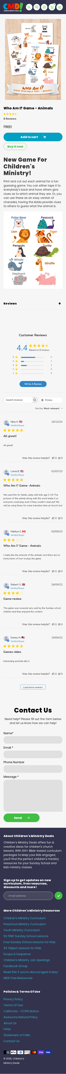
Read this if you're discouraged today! (31, 972)
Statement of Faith (17, 1035)
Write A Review (33, 384)
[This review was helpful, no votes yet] (53, 458)
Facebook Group (16, 966)
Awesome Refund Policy (21, 1017)
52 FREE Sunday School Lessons (26, 936)
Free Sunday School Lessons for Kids (29, 942)
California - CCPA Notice (21, 1011)
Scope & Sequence (17, 954)
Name (8, 733)
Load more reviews (33, 687)
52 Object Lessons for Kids (22, 948)
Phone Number (14, 762)
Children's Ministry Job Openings (27, 960)
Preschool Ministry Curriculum (25, 924)
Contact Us (12, 1041)
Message (11, 777)
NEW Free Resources (18, 978)
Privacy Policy (13, 999)
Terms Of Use (13, 1005)
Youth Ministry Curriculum (22, 930)
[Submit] (58, 896)
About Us (10, 1023)
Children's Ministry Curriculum (25, 918)
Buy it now (15, 146)
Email (8, 748)
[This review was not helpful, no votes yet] (59, 458)
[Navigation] (59, 7)
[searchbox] (18, 400)
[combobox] (49, 408)
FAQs (7, 1029)
